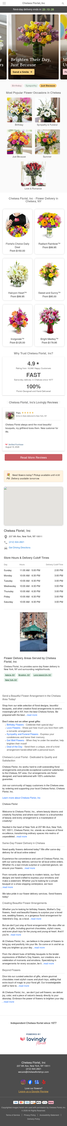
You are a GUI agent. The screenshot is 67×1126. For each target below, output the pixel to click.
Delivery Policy (33, 1119)
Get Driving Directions (19, 547)
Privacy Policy (30, 1115)
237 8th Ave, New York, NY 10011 (33, 1065)
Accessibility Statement (49, 1115)
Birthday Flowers (15, 724)
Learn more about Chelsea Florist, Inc (21, 797)
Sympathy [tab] (31, 85)
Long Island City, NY (42, 674)
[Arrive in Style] (10, 416)
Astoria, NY (10, 674)
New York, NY (11, 679)
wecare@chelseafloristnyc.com (33, 1071)
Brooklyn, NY (24, 674)
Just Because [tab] (48, 85)
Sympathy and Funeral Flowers (22, 734)
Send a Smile (21, 71)
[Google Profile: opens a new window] (37, 1082)
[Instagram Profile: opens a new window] (23, 1082)
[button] (60, 1119)
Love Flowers (13, 727)
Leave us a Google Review (33, 1091)
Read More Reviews (33, 457)
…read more (31, 714)
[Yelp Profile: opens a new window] (44, 1082)
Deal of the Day (14, 746)
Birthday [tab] (17, 85)
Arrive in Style (21, 416)
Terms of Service (13, 1115)
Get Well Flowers (15, 740)
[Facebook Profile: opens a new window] (30, 1082)
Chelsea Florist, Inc (33, 3)
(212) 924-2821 (16, 542)
